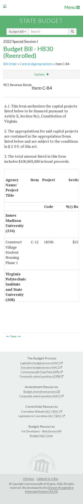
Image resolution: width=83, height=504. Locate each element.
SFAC (56, 411)
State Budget (41, 20)
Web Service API (52, 431)
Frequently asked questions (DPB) (40, 376)
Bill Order (10, 64)
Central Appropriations (36, 64)
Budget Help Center (41, 435)
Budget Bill (16, 31)
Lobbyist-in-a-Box (47, 478)
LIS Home (28, 478)
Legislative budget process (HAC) (40, 363)
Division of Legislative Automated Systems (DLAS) (49, 489)
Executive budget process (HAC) (40, 367)
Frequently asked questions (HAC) (39, 396)
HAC (48, 411)
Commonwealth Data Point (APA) (40, 372)
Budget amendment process (40, 391)
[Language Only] (7, 336)
